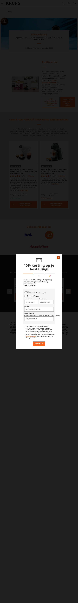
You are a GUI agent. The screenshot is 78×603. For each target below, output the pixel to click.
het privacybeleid (31, 336)
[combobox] (31, 302)
